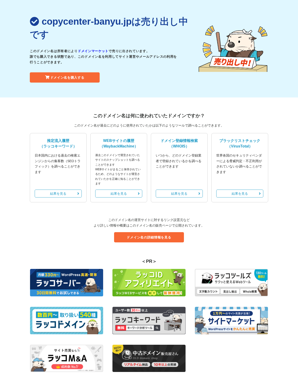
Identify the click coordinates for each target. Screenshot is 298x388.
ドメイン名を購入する (67, 77)
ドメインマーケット (93, 51)
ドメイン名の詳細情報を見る (149, 237)
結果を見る (58, 193)
